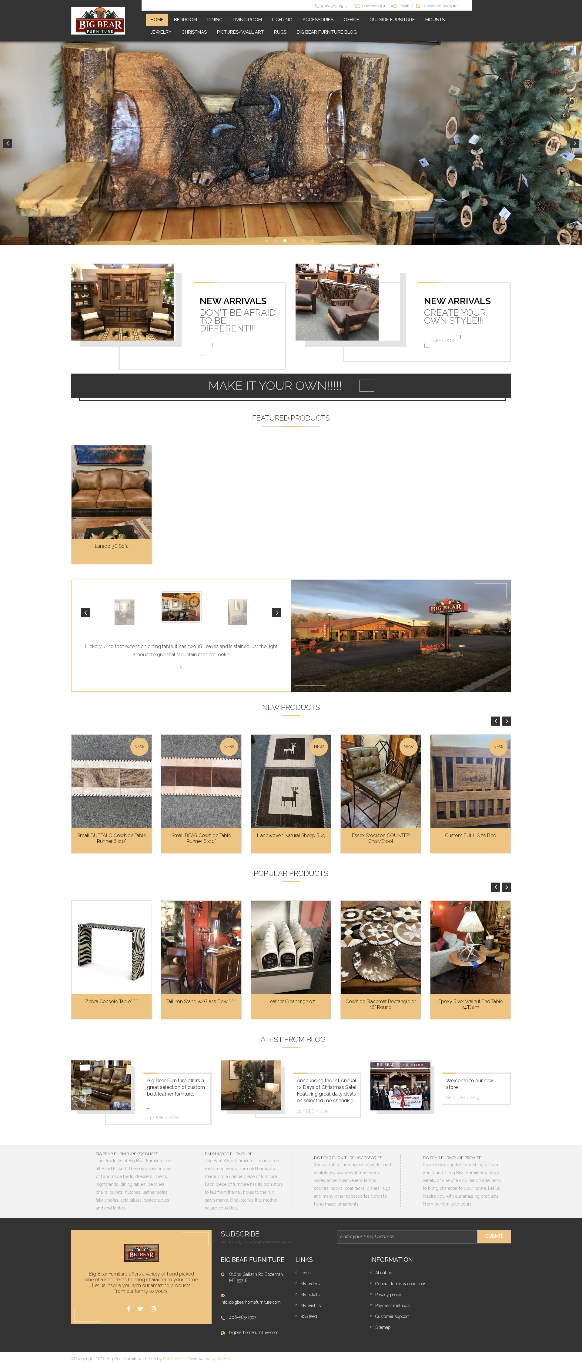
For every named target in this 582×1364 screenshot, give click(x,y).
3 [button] (284, 240)
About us (383, 1272)
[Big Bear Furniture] (98, 21)
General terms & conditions (400, 1283)
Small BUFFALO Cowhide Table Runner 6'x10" (111, 838)
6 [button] (312, 240)
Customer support (392, 1316)
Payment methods (392, 1305)
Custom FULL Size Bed (470, 835)
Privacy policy (388, 1294)
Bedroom (185, 19)
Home (157, 19)
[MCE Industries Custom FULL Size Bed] (470, 781)
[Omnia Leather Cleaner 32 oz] (291, 947)
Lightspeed (221, 1358)
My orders (309, 1283)
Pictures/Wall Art (240, 32)
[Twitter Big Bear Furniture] (140, 1309)
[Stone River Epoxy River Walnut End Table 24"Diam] (470, 947)
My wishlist (311, 1305)
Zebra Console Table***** (111, 1001)
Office (351, 19)
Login (305, 1272)
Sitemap (382, 1327)
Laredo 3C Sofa (112, 546)
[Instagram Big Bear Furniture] (153, 1309)
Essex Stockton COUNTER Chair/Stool (381, 838)
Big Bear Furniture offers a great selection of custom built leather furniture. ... (176, 1094)
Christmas (194, 32)
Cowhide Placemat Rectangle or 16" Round (381, 1004)
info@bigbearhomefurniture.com (251, 1302)
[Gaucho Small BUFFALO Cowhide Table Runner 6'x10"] (112, 781)
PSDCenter (173, 1358)
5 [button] (303, 240)
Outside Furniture (392, 19)
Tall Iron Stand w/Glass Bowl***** (201, 1001)
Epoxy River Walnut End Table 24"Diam (470, 1004)
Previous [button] (7, 143)
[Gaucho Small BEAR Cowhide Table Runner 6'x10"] (201, 781)
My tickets (309, 1294)
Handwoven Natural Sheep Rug (291, 835)
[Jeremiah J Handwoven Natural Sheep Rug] (291, 781)
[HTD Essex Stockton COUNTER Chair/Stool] (381, 781)
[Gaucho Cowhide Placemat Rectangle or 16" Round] (381, 947)
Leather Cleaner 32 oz (291, 1001)
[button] (85, 612)
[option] (291, 143)
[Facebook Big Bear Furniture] (128, 1309)
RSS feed (308, 1316)
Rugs (280, 32)
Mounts (435, 19)
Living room (247, 19)
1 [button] (266, 240)
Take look (442, 340)
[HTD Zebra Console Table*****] (112, 947)
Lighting (282, 19)
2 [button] (275, 240)
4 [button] (294, 240)
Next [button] (574, 143)
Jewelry (161, 32)
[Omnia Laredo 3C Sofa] (112, 492)
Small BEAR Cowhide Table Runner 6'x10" (201, 838)
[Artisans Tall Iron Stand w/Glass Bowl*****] (201, 947)
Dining (214, 19)
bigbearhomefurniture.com (254, 1332)
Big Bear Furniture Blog (327, 32)
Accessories (318, 19)
